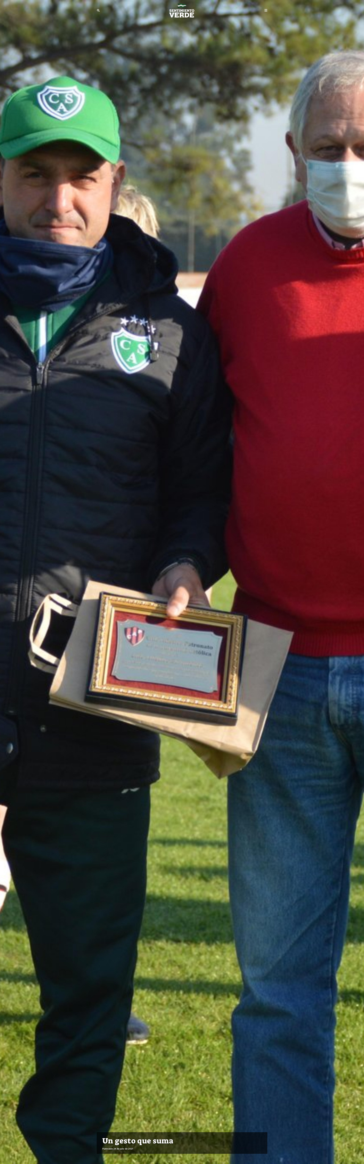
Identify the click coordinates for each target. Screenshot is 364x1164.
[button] (98, 10)
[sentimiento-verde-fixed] (181, 10)
